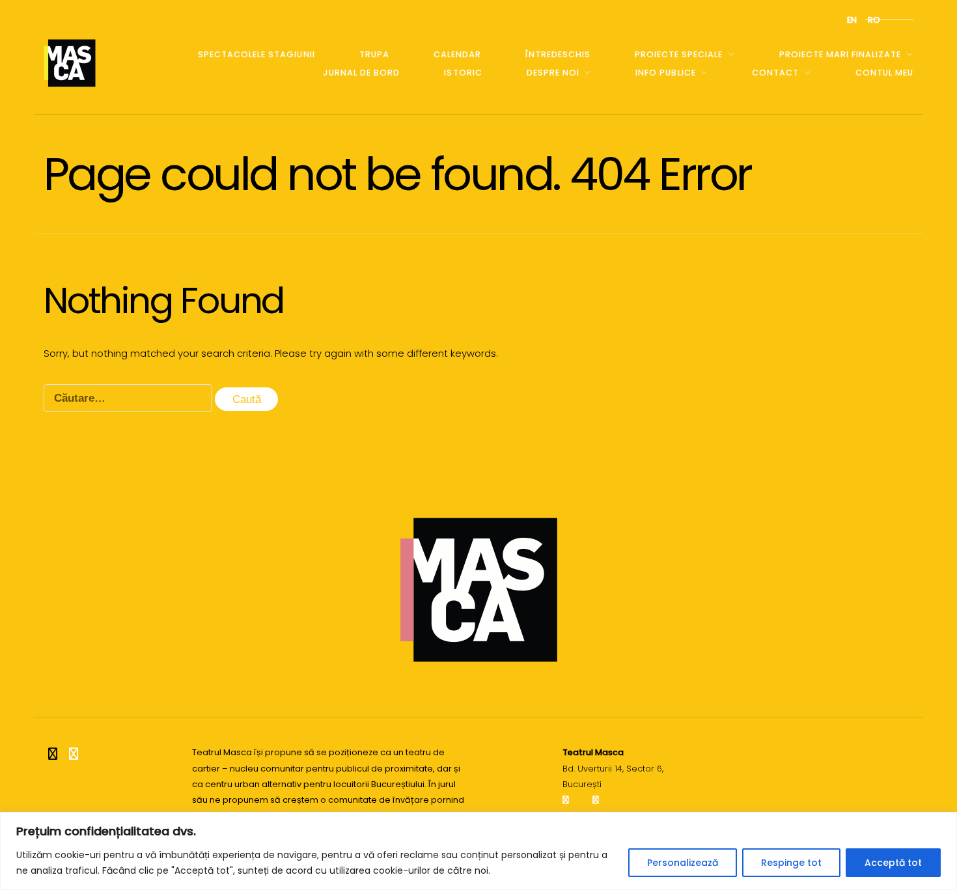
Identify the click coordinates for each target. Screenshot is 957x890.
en (852, 19)
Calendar (457, 54)
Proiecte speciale (679, 54)
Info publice (665, 72)
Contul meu (884, 72)
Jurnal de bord (361, 72)
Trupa (374, 54)
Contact (775, 72)
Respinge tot (791, 862)
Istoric (463, 72)
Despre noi (553, 72)
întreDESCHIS (557, 54)
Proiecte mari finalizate (840, 54)
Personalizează (682, 862)
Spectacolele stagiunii (256, 54)
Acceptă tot (893, 862)
